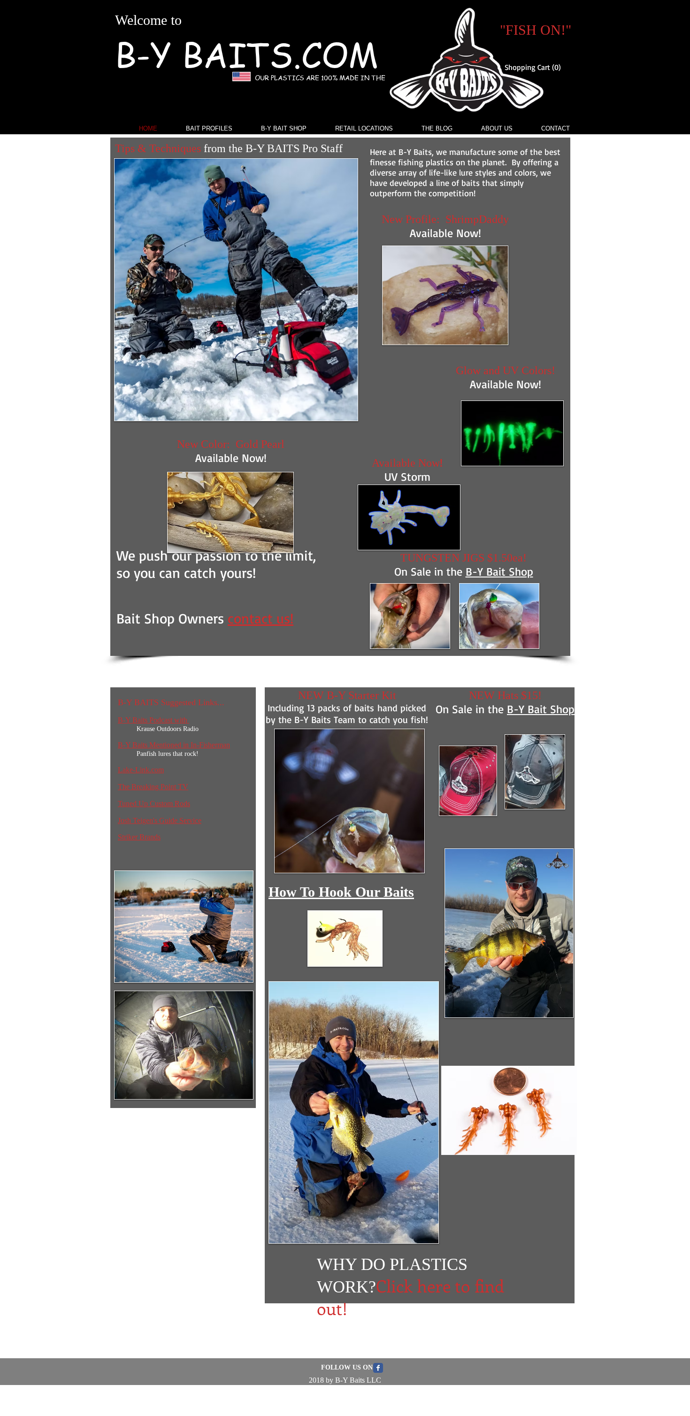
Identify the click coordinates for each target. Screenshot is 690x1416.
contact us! (260, 618)
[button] (536, 67)
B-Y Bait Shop (499, 571)
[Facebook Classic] (378, 1368)
